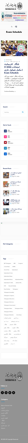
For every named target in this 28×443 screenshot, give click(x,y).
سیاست (3, 415)
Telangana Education (9, 298)
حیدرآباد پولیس (13, 337)
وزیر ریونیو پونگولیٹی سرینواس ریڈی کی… (15, 200)
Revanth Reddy (12, 285)
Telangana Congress (9, 295)
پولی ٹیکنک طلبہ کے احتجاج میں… (15, 191)
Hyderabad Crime (8, 273)
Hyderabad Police (8, 279)
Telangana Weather (9, 314)
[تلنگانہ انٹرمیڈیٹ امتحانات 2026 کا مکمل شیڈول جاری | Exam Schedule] (14, 55)
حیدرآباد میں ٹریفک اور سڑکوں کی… (15, 182)
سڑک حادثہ (14, 340)
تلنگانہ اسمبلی (13, 324)
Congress (20, 263)
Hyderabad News (8, 276)
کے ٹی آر (12, 343)
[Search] (24, 111)
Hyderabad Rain (19, 279)
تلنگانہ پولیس (17, 330)
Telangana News (8, 308)
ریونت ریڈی (6, 340)
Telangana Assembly (9, 292)
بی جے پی (6, 321)
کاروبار (3, 408)
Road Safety (7, 289)
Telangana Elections (9, 302)
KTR (5, 285)
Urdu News (19, 314)
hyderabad (15, 269)
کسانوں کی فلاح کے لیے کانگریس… (15, 173)
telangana (15, 289)
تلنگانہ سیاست (7, 330)
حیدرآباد (7, 61)
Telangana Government (9, 305)
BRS (15, 263)
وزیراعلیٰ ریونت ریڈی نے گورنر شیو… (16, 209)
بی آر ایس (16, 318)
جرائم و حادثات (5, 410)
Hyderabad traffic (8, 282)
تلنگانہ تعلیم (6, 327)
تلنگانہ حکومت (15, 327)
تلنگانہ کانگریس (7, 334)
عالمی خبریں (4, 413)
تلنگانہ (11, 61)
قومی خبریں (4, 418)
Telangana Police (19, 308)
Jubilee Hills (18, 282)
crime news (7, 266)
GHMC (14, 266)
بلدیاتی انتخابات (7, 318)
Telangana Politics (8, 311)
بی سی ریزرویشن (15, 321)
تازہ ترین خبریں (16, 61)
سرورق (3, 428)
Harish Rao (6, 269)
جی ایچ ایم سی (17, 334)
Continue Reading (9, 91)
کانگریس (6, 343)
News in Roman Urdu (6, 405)
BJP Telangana (7, 263)
